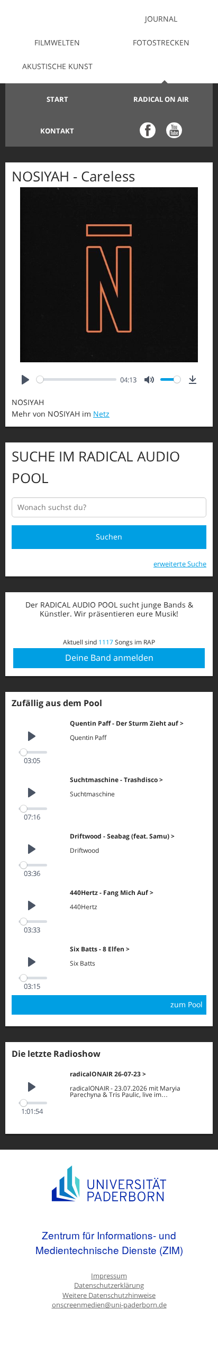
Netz (101, 414)
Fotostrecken (161, 42)
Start (57, 99)
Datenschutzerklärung (109, 1285)
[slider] (76, 379)
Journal (161, 19)
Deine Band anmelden (109, 657)
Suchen (109, 537)
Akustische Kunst (57, 66)
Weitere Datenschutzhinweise (109, 1295)
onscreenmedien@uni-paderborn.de (109, 1304)
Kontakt (57, 131)
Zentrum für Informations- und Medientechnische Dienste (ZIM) (109, 1242)
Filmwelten (57, 42)
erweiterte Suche (179, 563)
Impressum (109, 1275)
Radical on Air (161, 99)
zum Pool (186, 1004)
